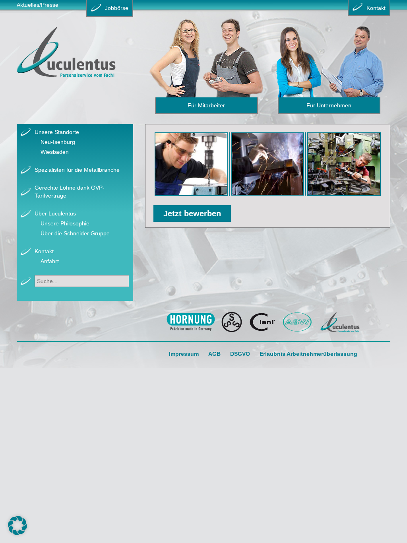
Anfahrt (50, 261)
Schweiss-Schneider (232, 322)
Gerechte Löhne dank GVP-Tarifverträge (70, 191)
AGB (214, 354)
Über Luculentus (55, 213)
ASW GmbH (298, 322)
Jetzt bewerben (192, 213)
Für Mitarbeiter (206, 105)
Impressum (184, 354)
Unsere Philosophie (65, 223)
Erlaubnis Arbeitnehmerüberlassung (308, 354)
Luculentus (340, 322)
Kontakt (44, 251)
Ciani (262, 322)
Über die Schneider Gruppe (75, 233)
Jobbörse (116, 8)
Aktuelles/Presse (37, 5)
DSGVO (240, 354)
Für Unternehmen (328, 105)
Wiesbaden (55, 152)
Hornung (190, 322)
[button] (17, 525)
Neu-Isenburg (58, 142)
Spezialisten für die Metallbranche (77, 170)
